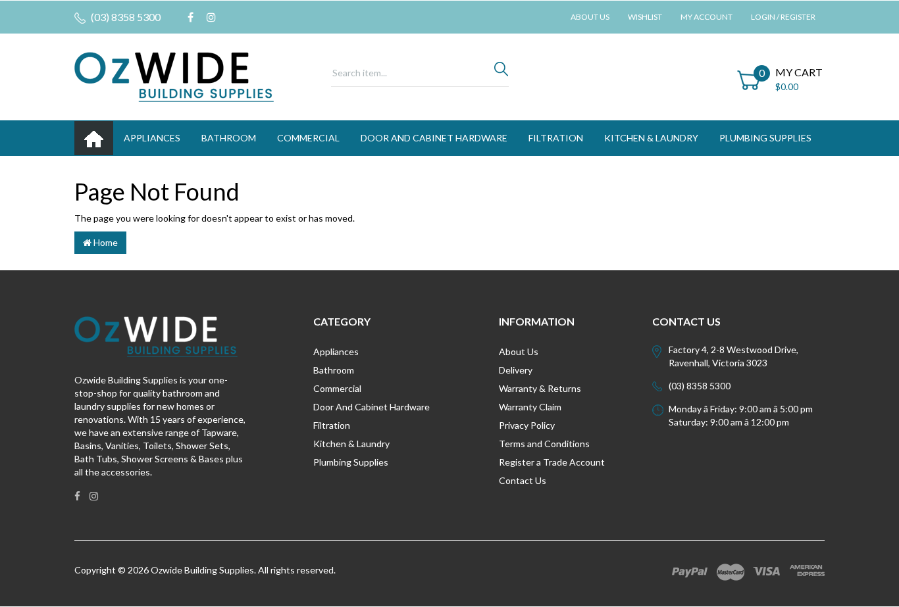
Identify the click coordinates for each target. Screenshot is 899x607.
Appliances (336, 351)
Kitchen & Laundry (351, 443)
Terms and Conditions (544, 443)
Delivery (515, 370)
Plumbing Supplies (350, 462)
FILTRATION (555, 137)
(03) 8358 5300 (125, 17)
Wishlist (645, 17)
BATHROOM (228, 137)
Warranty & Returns (540, 388)
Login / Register (783, 17)
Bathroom (333, 370)
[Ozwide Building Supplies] (174, 76)
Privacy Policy (527, 425)
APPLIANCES (152, 137)
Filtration (331, 425)
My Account (706, 17)
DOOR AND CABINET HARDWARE (434, 137)
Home (104, 242)
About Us (590, 17)
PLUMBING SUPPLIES (765, 137)
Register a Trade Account (552, 462)
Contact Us (522, 480)
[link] (190, 17)
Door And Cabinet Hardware (371, 406)
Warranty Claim (530, 406)
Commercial (308, 137)
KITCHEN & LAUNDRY (651, 137)
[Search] (501, 72)
